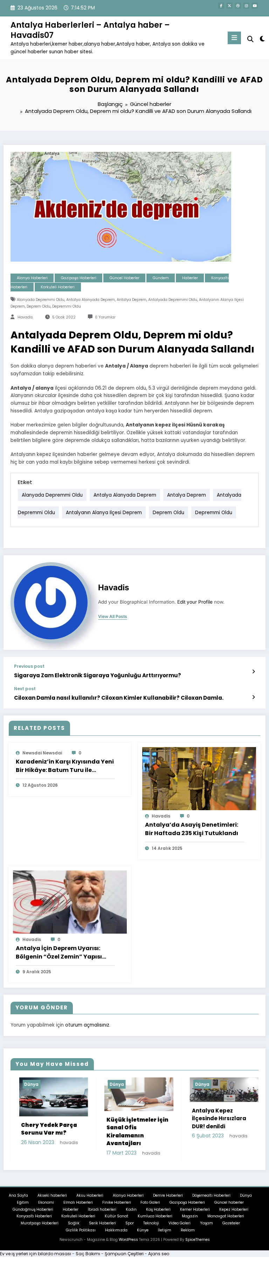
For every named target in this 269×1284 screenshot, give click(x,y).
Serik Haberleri (102, 1225)
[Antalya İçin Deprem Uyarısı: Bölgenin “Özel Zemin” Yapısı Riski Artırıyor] (70, 902)
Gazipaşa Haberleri (78, 278)
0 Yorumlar (105, 317)
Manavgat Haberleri (225, 1218)
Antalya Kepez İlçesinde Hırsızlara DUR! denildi (172, 1118)
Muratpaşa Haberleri (39, 1225)
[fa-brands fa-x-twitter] (229, 5)
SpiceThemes (197, 1241)
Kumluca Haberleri (155, 1218)
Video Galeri (179, 1225)
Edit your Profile (195, 602)
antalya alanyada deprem (90, 299)
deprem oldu (38, 306)
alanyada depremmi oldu (40, 299)
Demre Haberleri (168, 1197)
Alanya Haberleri (32, 278)
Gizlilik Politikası (81, 1232)
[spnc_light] (262, 38)
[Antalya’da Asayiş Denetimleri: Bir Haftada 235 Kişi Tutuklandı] (199, 778)
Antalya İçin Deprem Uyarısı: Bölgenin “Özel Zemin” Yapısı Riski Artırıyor (59, 952)
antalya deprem (131, 299)
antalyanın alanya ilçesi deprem (104, 512)
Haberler (190, 278)
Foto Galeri (150, 1204)
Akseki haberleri (52, 1197)
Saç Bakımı (88, 1256)
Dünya (70, 1084)
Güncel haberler (124, 278)
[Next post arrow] (253, 697)
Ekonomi (46, 1204)
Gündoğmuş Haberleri (33, 1211)
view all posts (112, 616)
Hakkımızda (116, 1232)
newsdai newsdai (42, 753)
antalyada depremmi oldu (172, 299)
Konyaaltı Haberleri (34, 1218)
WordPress (128, 1241)
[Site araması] (250, 39)
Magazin (190, 1218)
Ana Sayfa (18, 1197)
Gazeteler (231, 1225)
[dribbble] (238, 5)
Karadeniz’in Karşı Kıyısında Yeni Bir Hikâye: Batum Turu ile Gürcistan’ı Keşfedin (65, 766)
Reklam (188, 1232)
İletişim (164, 1232)
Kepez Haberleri (233, 1211)
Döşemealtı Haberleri (211, 1197)
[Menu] (234, 38)
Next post (25, 688)
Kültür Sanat (116, 1218)
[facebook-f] (221, 5)
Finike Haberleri (116, 1204)
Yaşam (206, 1225)
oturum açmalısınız (87, 1025)
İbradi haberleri (102, 1211)
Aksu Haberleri (89, 1197)
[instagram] (246, 5)
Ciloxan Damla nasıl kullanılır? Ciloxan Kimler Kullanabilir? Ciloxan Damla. (118, 697)
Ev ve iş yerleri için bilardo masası (35, 1256)
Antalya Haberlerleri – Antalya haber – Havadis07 (90, 30)
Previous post (29, 666)
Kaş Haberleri (158, 1211)
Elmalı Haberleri (78, 1204)
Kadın (131, 1211)
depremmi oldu (66, 306)
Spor (129, 1225)
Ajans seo (158, 1256)
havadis (25, 317)
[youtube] (254, 5)
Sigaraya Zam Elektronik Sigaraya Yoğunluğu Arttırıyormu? (97, 675)
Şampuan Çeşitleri (124, 1256)
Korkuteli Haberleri (58, 287)
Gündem (161, 278)
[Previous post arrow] (253, 671)
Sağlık (74, 1225)
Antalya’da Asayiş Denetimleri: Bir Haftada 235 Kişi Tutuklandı (191, 829)
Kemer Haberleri (195, 1211)
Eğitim (23, 1204)
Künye (143, 1232)
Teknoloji (151, 1225)
